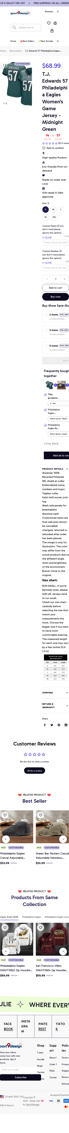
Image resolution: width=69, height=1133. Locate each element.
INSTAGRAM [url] (25, 1026)
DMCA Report (7, 1105)
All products (15, 51)
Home (3, 51)
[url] (8, 1026)
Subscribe (20, 1077)
